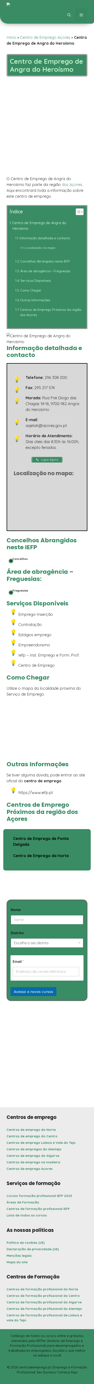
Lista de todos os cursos (27, 1215)
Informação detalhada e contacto (45, 238)
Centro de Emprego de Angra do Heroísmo (39, 226)
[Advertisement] (47, 127)
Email (18, 962)
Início (11, 37)
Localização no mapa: (41, 247)
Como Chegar (30, 290)
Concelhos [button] (20, 559)
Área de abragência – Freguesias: (45, 271)
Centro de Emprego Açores (45, 37)
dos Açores (72, 184)
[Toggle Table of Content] (77, 211)
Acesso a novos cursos (33, 991)
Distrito (17, 933)
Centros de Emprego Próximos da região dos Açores (51, 312)
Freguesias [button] (20, 590)
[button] (69, 14)
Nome (17, 910)
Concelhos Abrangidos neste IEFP (45, 261)
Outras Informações (35, 300)
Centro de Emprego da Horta (41, 855)
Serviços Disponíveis (35, 281)
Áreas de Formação (23, 1202)
